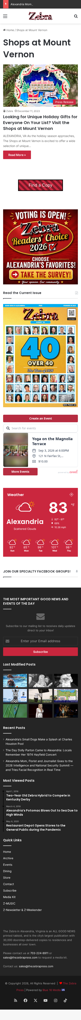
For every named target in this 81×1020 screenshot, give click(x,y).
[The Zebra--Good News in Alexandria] (40, 16)
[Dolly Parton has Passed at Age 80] (41, 711)
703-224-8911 (39, 953)
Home (10, 30)
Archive (8, 858)
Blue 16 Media (52, 990)
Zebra (9, 111)
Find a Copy (40, 185)
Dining (7, 871)
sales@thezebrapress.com (20, 957)
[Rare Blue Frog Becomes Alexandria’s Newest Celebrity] (15, 711)
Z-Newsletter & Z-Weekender (22, 910)
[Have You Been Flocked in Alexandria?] (41, 695)
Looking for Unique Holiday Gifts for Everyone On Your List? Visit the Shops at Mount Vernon (40, 122)
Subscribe (9, 890)
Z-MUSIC (9, 903)
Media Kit (9, 897)
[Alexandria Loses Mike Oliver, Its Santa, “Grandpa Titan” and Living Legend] (66, 680)
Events (7, 864)
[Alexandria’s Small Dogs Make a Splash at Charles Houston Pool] (15, 680)
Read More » (17, 155)
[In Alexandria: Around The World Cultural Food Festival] (66, 695)
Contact (8, 884)
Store (6, 877)
